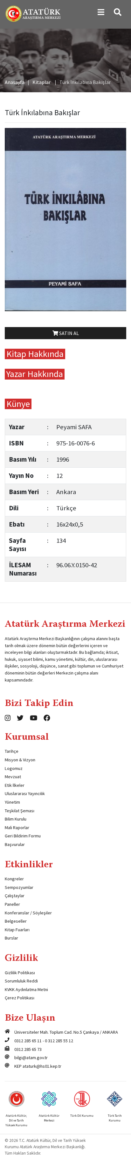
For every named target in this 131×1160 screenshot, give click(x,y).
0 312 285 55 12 (59, 1041)
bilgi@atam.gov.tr (31, 1057)
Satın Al (68, 333)
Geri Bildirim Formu (23, 836)
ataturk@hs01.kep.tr (42, 1066)
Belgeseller (16, 921)
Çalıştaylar (14, 895)
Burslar (11, 938)
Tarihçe (11, 751)
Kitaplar (41, 82)
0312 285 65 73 (28, 1049)
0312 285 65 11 (28, 1041)
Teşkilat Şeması (19, 811)
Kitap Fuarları (17, 930)
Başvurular (15, 844)
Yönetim (12, 802)
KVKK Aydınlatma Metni (26, 989)
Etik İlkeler (14, 785)
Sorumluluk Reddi (21, 981)
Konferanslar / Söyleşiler (28, 913)
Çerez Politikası (19, 998)
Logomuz (14, 768)
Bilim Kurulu (15, 819)
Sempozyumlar (19, 887)
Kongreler (14, 879)
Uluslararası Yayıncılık (25, 793)
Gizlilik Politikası (20, 972)
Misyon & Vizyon (20, 760)
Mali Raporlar (17, 827)
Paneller (12, 904)
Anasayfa (14, 82)
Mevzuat (13, 776)
